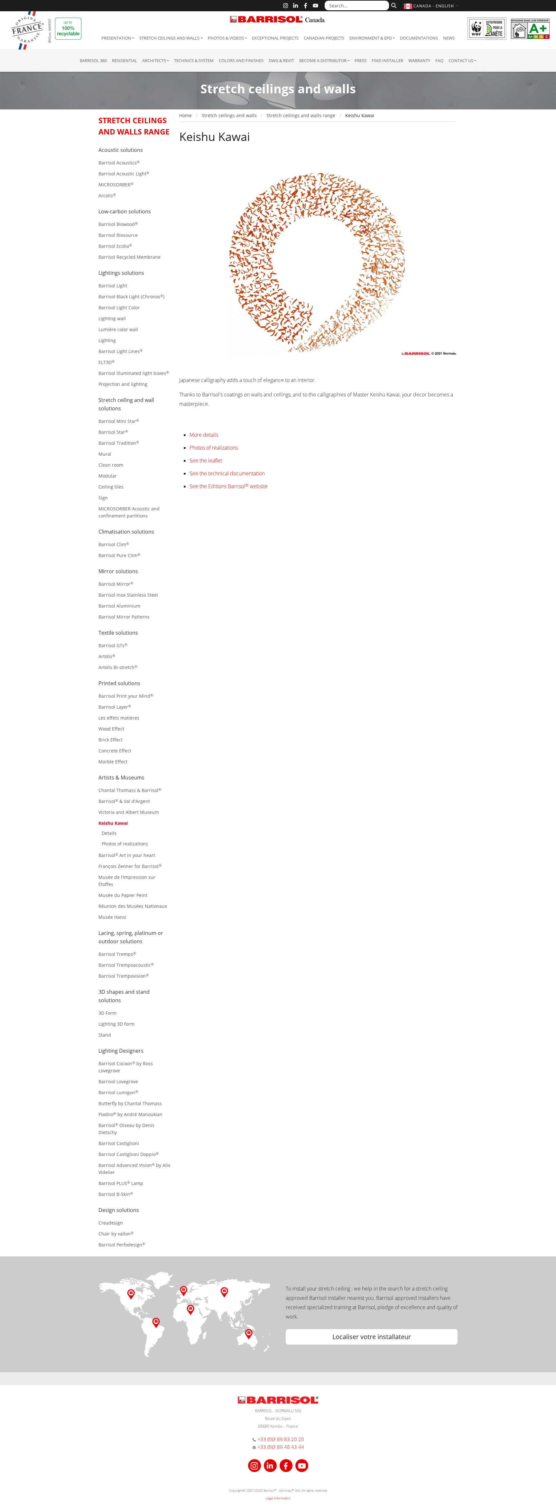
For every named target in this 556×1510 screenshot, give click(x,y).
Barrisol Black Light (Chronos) (131, 297)
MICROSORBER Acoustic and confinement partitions (129, 512)
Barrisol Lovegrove (118, 1081)
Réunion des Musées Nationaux (132, 906)
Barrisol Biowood (118, 224)
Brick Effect (110, 740)
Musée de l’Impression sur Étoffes (126, 880)
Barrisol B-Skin (115, 1194)
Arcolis (107, 195)
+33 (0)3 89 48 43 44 (280, 1447)
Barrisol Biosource (118, 235)
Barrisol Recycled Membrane (129, 257)
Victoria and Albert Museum (128, 812)
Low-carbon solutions (124, 211)
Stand (104, 1035)
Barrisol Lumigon (118, 1092)
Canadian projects (324, 38)
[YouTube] (315, 5)
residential (124, 60)
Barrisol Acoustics (119, 163)
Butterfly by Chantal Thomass (130, 1103)
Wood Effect (111, 729)
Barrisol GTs (112, 645)
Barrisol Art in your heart (126, 855)
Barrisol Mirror (115, 584)
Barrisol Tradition (118, 443)
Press (360, 60)
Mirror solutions (118, 571)
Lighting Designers (121, 1050)
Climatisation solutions (126, 531)
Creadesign (110, 1223)
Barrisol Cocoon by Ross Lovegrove (125, 1067)
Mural (104, 454)
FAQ (439, 60)
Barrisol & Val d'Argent (124, 801)
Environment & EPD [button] (370, 38)
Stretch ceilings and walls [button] (169, 38)
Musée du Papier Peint (122, 895)
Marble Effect (112, 762)
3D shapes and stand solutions (124, 996)
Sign (103, 498)
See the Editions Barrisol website (229, 486)
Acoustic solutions (120, 150)
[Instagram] (285, 5)
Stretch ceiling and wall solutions (126, 404)
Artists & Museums (121, 777)
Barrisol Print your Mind (125, 696)
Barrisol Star (113, 432)
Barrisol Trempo (117, 954)
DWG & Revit (281, 60)
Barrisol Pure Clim (119, 555)
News (449, 38)
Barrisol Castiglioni (118, 1143)
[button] (431, 6)
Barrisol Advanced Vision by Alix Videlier (134, 1168)
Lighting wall (112, 318)
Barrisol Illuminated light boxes (133, 373)
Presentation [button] (116, 38)
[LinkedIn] (295, 5)
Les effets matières (118, 718)
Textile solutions (118, 632)
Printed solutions (119, 683)
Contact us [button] (461, 60)
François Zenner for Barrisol (130, 866)
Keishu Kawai (113, 823)
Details (109, 833)
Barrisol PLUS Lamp (120, 1183)
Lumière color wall (118, 329)
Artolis (106, 656)
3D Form (107, 1013)
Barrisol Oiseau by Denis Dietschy (126, 1128)
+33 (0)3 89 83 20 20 (280, 1439)
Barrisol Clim (113, 544)
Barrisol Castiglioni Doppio (128, 1154)
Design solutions (118, 1210)
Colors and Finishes (241, 60)
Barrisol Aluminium (119, 606)
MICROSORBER (116, 185)
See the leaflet (206, 460)
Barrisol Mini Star (118, 421)
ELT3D (106, 362)
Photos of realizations (125, 844)
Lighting (107, 340)
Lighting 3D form (116, 1024)
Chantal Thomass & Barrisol (129, 790)
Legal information (278, 1498)
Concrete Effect (114, 751)
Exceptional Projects (275, 38)
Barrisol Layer (114, 707)
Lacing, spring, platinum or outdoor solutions (130, 937)
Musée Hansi (112, 917)
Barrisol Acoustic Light (123, 174)
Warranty (419, 60)
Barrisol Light (112, 286)
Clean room (110, 465)
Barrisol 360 (93, 60)
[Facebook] (305, 5)
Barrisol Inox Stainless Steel (128, 595)
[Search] (393, 5)
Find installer (387, 60)
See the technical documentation (227, 473)
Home (185, 115)
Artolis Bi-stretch (117, 667)
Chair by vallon (116, 1234)
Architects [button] (154, 60)
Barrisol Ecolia (115, 246)
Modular (107, 476)
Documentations (419, 38)
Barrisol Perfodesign (121, 1245)
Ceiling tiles (111, 487)
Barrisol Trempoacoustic (126, 965)
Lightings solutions (121, 272)
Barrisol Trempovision (123, 976)
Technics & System (194, 60)
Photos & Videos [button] (226, 38)
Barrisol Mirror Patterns (124, 617)
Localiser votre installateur (371, 1336)
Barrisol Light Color (119, 307)
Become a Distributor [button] (323, 60)
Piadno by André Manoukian (130, 1114)
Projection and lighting (122, 384)
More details (204, 434)
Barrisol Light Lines (120, 351)
